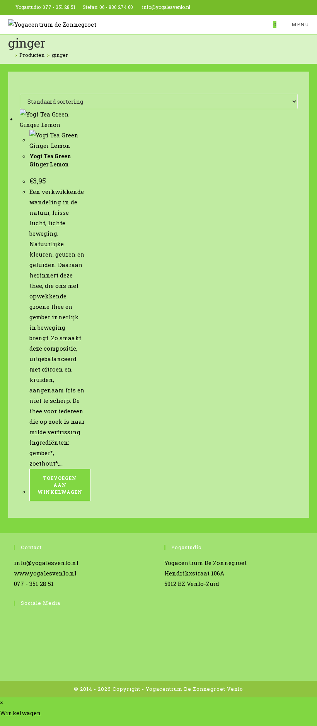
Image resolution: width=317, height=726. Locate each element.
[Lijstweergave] (26, 88)
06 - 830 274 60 (116, 7)
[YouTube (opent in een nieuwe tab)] (298, 7)
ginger (60, 54)
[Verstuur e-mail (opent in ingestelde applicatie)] (306, 7)
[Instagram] (16, 635)
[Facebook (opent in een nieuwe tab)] (280, 7)
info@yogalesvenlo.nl (166, 7)
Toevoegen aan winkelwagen (59, 485)
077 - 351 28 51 (59, 7)
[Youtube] (16, 650)
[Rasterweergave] (22, 88)
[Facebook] (16, 620)
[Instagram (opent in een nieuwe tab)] (289, 7)
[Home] (10, 54)
